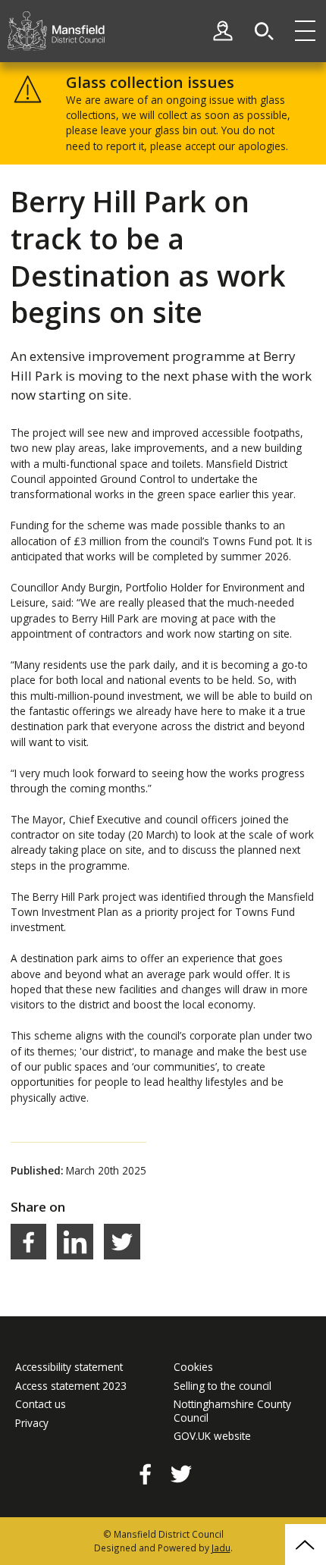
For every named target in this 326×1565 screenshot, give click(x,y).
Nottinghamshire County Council (232, 1410)
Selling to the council (222, 1386)
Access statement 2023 (71, 1386)
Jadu (221, 1547)
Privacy (32, 1423)
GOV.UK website (212, 1436)
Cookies (193, 1367)
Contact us (40, 1404)
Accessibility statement (69, 1367)
